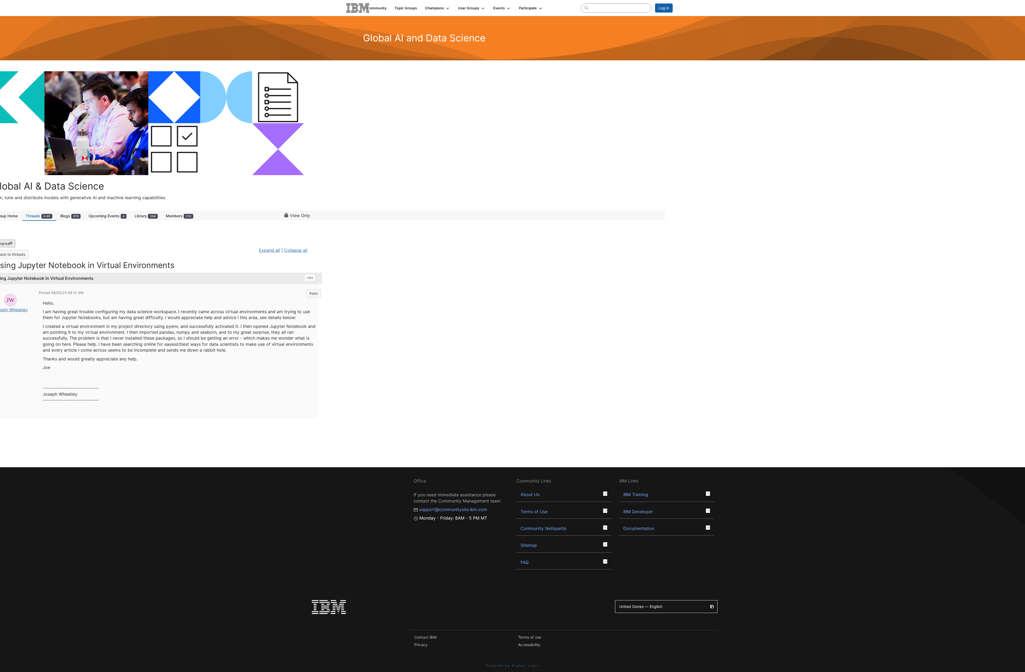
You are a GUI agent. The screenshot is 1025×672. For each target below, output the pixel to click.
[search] (586, 7)
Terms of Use (534, 511)
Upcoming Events (107, 216)
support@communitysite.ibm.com (453, 509)
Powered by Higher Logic (512, 665)
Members (178, 216)
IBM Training (635, 494)
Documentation (638, 528)
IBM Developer (638, 511)
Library (145, 216)
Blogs (69, 216)
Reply (313, 293)
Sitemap (529, 545)
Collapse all (296, 250)
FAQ (525, 562)
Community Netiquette (543, 528)
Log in (664, 8)
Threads (38, 216)
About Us (530, 494)
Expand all (269, 250)
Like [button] (310, 278)
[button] (437, 8)
